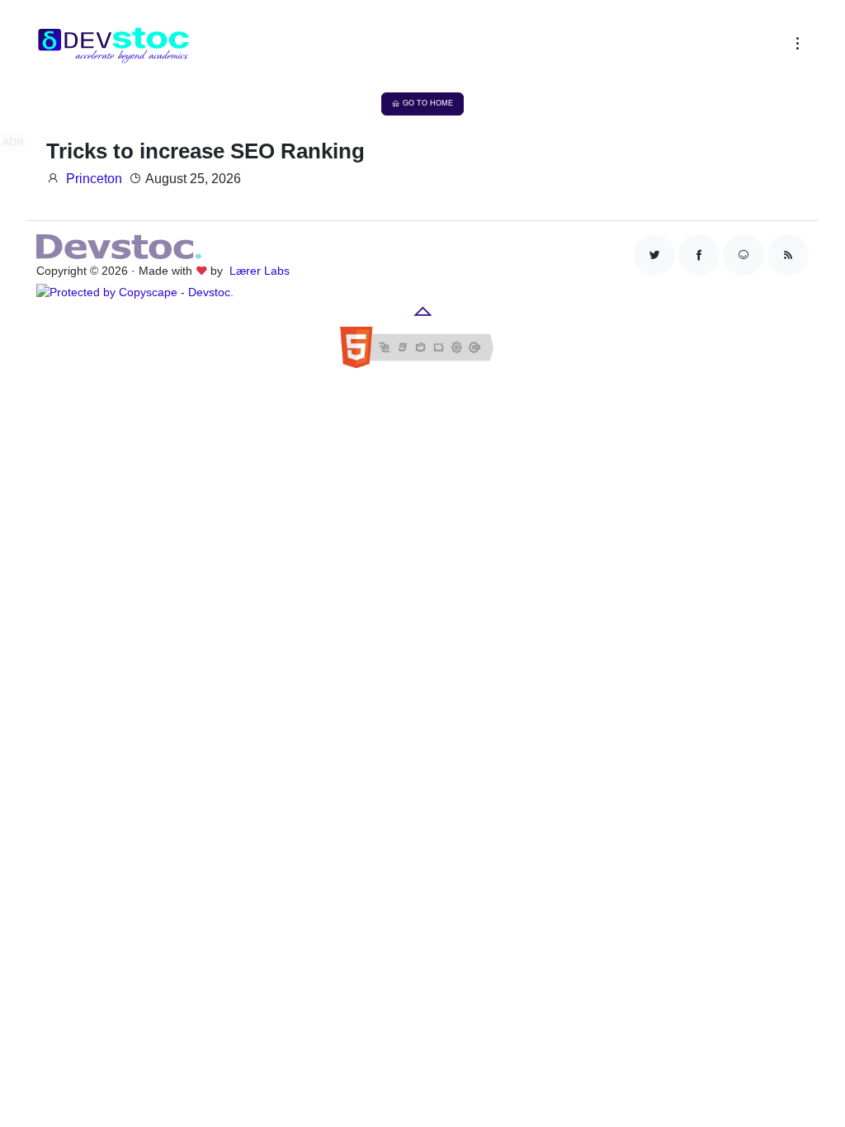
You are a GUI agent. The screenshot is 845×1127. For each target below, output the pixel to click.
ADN (13, 142)
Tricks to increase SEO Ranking (205, 151)
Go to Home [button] (428, 103)
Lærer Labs (259, 270)
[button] (794, 47)
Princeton (94, 179)
